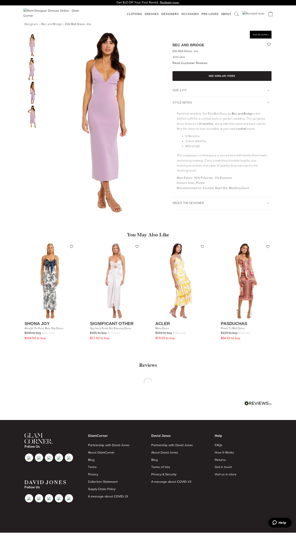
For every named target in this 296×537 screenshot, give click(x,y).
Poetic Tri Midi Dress (233, 328)
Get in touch (223, 467)
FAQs (218, 445)
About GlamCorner (101, 452)
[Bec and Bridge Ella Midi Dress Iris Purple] (30, 69)
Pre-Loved (210, 14)
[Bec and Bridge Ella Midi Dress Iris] (30, 45)
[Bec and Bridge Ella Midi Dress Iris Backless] (30, 93)
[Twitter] (39, 458)
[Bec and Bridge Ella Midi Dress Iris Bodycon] (30, 116)
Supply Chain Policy (101, 489)
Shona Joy (37, 323)
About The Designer (188, 203)
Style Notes (182, 102)
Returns (220, 460)
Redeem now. (170, 2)
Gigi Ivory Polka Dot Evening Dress (110, 328)
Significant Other (111, 323)
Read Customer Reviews (190, 63)
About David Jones (164, 452)
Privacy (93, 474)
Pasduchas (234, 323)
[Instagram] (49, 458)
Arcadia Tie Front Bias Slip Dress (43, 328)
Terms (92, 467)
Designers (170, 14)
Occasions (190, 14)
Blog (91, 460)
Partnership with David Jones (109, 445)
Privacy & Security (163, 474)
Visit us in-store (225, 474)
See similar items (222, 75)
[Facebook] (29, 458)
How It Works (224, 452)
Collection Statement (103, 482)
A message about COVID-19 (108, 496)
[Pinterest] (69, 458)
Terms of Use (160, 467)
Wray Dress (162, 328)
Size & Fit (179, 90)
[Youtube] (59, 458)
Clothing (134, 14)
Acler (162, 323)
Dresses (152, 14)
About (226, 14)
